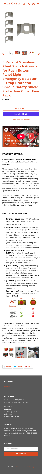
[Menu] (38, 4)
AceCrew (17, 467)
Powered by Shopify (27, 467)
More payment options (21, 119)
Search (7, 387)
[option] (10, 53)
